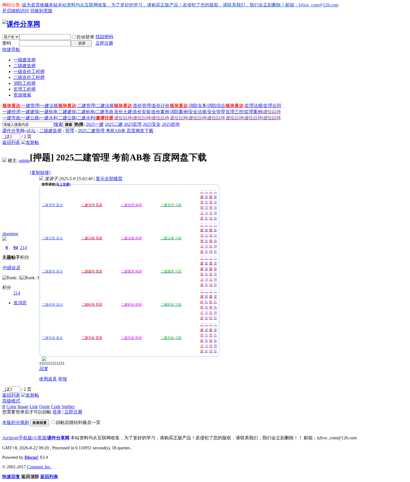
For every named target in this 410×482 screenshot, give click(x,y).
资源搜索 (22, 95)
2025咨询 (171, 124)
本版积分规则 (15, 422)
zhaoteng (10, 233)
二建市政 (105, 111)
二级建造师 (24, 65)
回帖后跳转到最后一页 (78, 422)
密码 (6, 43)
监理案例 (253, 111)
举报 (62, 379)
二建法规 (105, 105)
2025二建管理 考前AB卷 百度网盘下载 (115, 130)
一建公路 (30, 117)
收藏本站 (49, 5)
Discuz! (31, 457)
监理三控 (234, 111)
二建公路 (67, 117)
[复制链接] (40, 172)
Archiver (10, 437)
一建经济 (11, 111)
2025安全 (152, 124)
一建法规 (49, 105)
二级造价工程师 (29, 77)
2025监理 (133, 124)
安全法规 (197, 111)
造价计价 (161, 105)
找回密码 (104, 36)
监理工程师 (24, 89)
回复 (43, 368)
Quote (44, 406)
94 (15, 247)
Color (11, 406)
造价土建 (123, 111)
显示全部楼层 (109, 178)
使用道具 (48, 379)
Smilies (68, 406)
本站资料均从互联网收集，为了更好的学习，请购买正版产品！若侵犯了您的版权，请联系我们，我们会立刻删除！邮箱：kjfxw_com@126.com (198, 5)
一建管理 (30, 105)
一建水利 (49, 117)
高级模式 (11, 401)
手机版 (25, 437)
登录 (56, 411)
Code (56, 406)
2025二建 (114, 124)
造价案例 (160, 111)
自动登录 (85, 37)
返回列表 (11, 142)
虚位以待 (272, 111)
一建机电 (49, 111)
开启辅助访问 (15, 10)
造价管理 (142, 105)
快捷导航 (11, 49)
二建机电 (86, 111)
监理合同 (272, 105)
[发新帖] (30, 142)
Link (34, 406)
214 (23, 247)
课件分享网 (13, 130)
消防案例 (179, 111)
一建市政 (11, 117)
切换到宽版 (41, 10)
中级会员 (11, 267)
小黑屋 (39, 437)
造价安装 (142, 111)
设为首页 (31, 5)
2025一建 (95, 124)
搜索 (58, 124)
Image (23, 406)
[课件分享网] (21, 24)
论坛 (31, 130)
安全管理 (216, 111)
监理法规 (253, 105)
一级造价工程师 (29, 71)
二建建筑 (67, 111)
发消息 (20, 302)
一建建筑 (30, 111)
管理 (69, 130)
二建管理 (86, 105)
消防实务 (198, 105)
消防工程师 (24, 83)
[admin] (4, 160)
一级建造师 (24, 59)
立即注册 (104, 43)
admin (24, 160)
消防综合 (216, 105)
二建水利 (86, 117)
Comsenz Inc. (39, 466)
